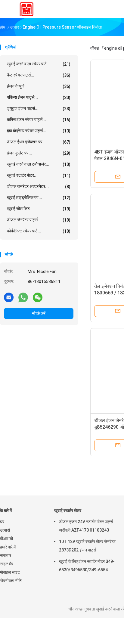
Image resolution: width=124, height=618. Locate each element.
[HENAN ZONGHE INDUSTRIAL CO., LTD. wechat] (37, 297)
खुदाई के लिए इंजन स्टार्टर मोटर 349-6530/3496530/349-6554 (87, 565)
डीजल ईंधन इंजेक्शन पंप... (38, 141)
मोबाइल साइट (10, 572)
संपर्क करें (38, 313)
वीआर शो (6, 538)
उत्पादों (5, 530)
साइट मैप (6, 563)
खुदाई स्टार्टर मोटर (67, 510)
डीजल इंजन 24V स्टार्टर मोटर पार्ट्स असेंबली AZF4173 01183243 (86, 526)
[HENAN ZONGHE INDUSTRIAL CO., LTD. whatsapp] (23, 297)
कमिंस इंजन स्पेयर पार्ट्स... (38, 119)
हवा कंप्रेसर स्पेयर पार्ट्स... (38, 130)
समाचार (5, 555)
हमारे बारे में (8, 547)
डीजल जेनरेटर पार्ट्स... (38, 219)
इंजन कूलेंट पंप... (38, 153)
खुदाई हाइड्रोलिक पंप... (38, 197)
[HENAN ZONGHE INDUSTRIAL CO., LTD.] (26, 9)
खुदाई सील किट (38, 208)
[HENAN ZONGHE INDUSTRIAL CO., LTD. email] (9, 297)
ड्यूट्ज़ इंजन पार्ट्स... (38, 108)
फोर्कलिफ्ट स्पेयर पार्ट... (38, 231)
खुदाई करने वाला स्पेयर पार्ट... (38, 64)
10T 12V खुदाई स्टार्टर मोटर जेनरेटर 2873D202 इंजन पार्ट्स (87, 545)
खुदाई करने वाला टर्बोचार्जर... (38, 164)
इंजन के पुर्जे (38, 86)
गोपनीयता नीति (11, 580)
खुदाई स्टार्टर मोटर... (38, 175)
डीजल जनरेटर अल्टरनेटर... (38, 186)
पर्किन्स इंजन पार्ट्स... (38, 97)
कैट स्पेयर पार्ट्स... (38, 75)
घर (2, 521)
